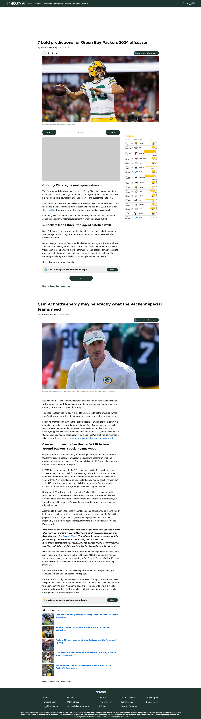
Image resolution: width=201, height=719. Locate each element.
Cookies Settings (129, 706)
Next (113, 132)
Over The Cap (48, 210)
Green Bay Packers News (60, 286)
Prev (49, 132)
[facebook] (183, 3)
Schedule (48, 3)
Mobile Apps (152, 697)
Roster (68, 3)
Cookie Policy (152, 702)
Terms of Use (127, 702)
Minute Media (30, 712)
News (30, 3)
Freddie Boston (48, 47)
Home (45, 286)
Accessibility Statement (78, 706)
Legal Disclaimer (50, 706)
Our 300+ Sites (128, 697)
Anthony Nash (48, 314)
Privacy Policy (105, 702)
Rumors (38, 3)
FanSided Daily (49, 702)
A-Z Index (103, 706)
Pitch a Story (73, 702)
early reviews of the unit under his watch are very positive (88, 438)
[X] (188, 3)
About (45, 697)
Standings (58, 3)
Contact (102, 697)
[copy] (56, 53)
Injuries (76, 3)
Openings (71, 697)
